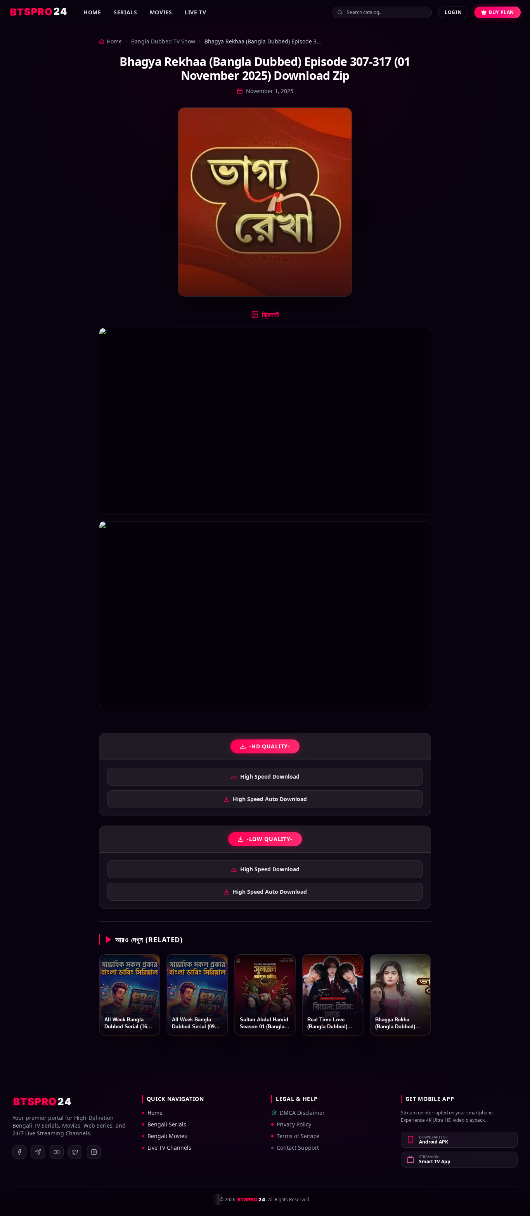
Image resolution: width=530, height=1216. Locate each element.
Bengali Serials (166, 1124)
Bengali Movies (167, 1136)
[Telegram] (38, 1152)
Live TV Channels (169, 1147)
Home (92, 12)
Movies (161, 12)
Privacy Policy (294, 1124)
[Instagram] (94, 1152)
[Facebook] (19, 1152)
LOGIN (453, 12)
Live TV (195, 12)
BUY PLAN (501, 12)
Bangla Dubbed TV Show (163, 41)
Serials (125, 12)
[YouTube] (57, 1152)
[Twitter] (75, 1152)
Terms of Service (298, 1136)
